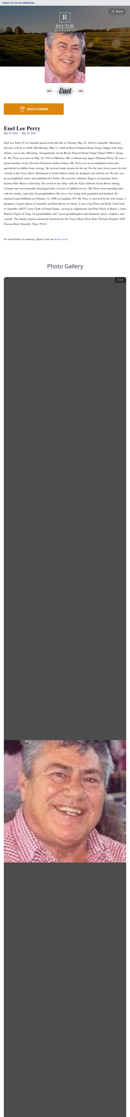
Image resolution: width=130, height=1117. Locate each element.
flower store (61, 239)
